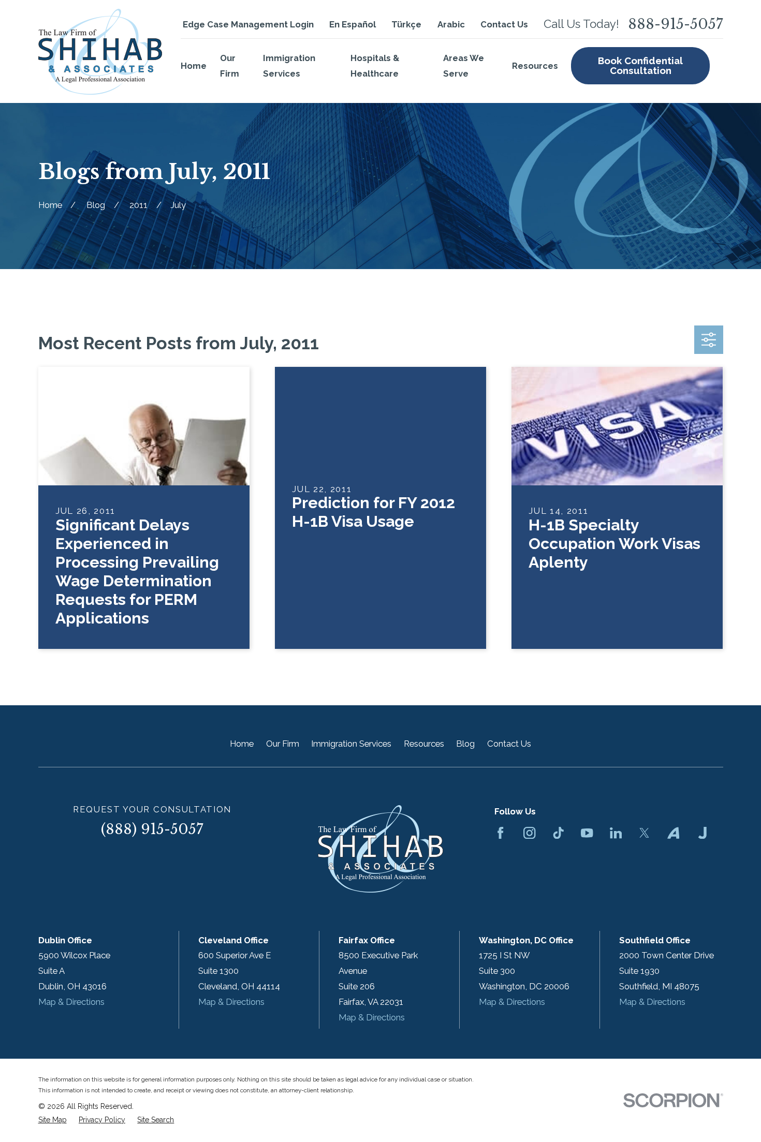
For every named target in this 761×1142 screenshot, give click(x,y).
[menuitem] (52, 1120)
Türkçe (406, 24)
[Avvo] (673, 833)
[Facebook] (500, 833)
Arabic (451, 24)
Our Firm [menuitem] (229, 66)
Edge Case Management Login (248, 24)
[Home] (100, 52)
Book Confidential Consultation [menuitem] (640, 65)
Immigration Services (351, 743)
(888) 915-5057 (152, 829)
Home (242, 743)
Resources (424, 743)
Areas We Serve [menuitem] (463, 66)
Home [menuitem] (194, 66)
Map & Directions (71, 1002)
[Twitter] (644, 833)
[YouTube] (587, 833)
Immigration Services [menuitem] (289, 66)
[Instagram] (529, 833)
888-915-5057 (675, 25)
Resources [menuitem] (535, 66)
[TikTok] (558, 833)
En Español (352, 24)
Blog (465, 743)
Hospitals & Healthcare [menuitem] (374, 66)
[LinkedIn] (616, 833)
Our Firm (282, 743)
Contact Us (504, 24)
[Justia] (702, 833)
